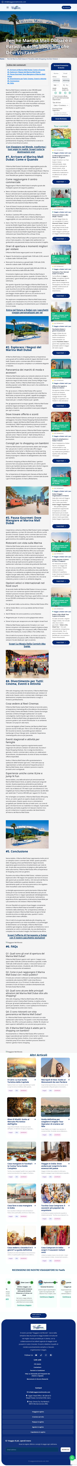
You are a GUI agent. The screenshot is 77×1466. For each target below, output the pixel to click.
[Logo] (16, 7)
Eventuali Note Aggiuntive (57, 109)
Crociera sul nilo (38, 1417)
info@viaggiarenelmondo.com (15, 2)
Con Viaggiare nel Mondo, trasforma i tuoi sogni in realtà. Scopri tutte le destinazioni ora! (26, 149)
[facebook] (50, 1355)
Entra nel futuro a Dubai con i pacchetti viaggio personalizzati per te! (27, 311)
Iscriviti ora (65, 1449)
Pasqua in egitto (38, 1422)
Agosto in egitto (38, 1427)
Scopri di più (60, 182)
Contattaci (37, 1367)
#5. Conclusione (13, 81)
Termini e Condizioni (37, 1370)
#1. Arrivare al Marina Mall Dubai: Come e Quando (26, 70)
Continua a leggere (69, 1297)
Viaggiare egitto (38, 1412)
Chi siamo (37, 1364)
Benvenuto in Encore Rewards (37, 1379)
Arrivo (54, 77)
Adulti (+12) (54, 89)
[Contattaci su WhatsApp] (72, 1457)
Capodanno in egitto (38, 1432)
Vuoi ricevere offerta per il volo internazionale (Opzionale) (60, 97)
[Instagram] (46, 1355)
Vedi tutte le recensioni (36, 1315)
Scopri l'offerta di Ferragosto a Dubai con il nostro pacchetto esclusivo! (27, 936)
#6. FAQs (10, 83)
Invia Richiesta (61, 119)
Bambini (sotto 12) (65, 89)
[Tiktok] (41, 1355)
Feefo (62, 1269)
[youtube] (36, 1355)
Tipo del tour (56, 102)
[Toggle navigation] (7, 7)
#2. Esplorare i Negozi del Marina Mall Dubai (23, 72)
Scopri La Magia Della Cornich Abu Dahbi (27, 645)
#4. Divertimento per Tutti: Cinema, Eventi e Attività (26, 79)
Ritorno (64, 77)
